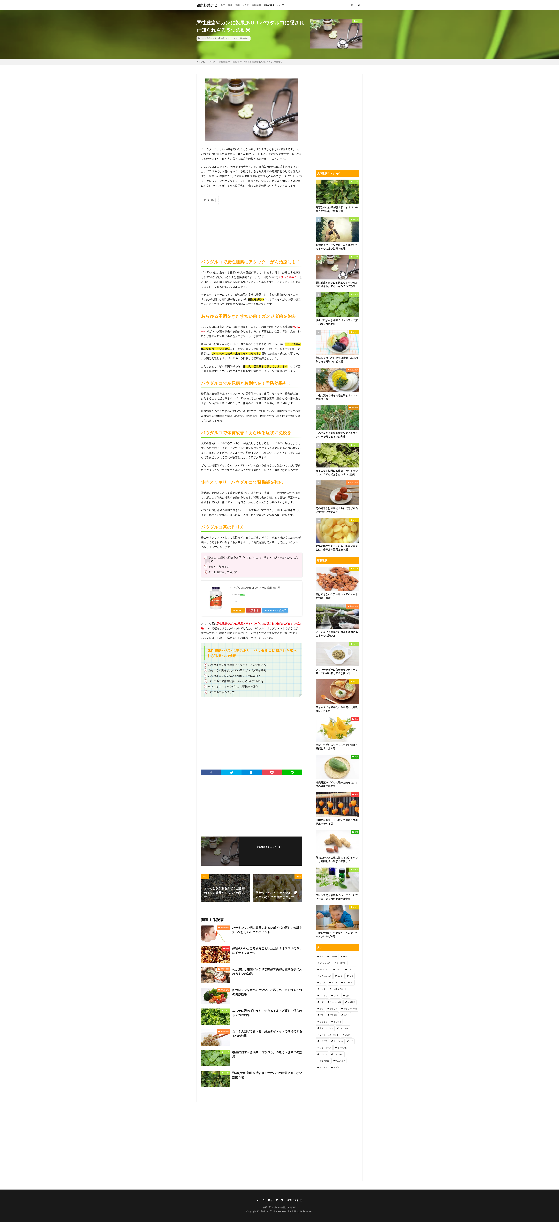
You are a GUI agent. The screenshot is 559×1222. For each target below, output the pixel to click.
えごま (334, 982)
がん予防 (333, 1015)
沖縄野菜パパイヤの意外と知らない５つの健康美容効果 (337, 784)
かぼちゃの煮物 (350, 1008)
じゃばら (323, 1054)
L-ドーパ (333, 956)
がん (321, 1015)
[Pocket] (272, 772)
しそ (351, 1041)
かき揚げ (351, 1002)
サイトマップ (275, 1200)
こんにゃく (344, 1028)
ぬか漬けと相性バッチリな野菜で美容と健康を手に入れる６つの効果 (267, 971)
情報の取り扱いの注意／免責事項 (280, 1207)
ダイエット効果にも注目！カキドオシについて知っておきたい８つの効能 (337, 472)
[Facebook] (211, 772)
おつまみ (323, 995)
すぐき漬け (324, 1061)
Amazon (237, 610)
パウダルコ (234, 38)
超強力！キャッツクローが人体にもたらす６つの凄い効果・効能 (337, 246)
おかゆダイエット (339, 989)
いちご (338, 969)
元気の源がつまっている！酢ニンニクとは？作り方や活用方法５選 (337, 547)
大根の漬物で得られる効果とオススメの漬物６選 (337, 397)
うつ (351, 976)
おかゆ (322, 989)
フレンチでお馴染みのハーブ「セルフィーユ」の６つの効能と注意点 (337, 897)
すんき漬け (340, 1061)
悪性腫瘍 (244, 38)
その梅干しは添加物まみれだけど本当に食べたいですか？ (337, 510)
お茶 (222, 38)
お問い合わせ (294, 1200)
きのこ (346, 1015)
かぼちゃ (333, 1008)
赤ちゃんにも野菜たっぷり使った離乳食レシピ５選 (337, 709)
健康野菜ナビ (207, 5)
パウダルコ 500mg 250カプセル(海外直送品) (255, 587)
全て (223, 5)
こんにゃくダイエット (329, 1035)
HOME (202, 62)
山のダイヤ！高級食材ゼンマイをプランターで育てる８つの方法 (337, 435)
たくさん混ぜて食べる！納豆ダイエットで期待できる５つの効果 (267, 1033)
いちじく (351, 969)
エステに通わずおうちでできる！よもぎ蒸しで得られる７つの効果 (267, 1013)
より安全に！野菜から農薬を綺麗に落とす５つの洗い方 (337, 634)
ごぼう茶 (323, 1041)
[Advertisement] (251, 229)
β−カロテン (324, 969)
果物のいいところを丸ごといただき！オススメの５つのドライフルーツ (267, 950)
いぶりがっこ (325, 976)
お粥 (347, 995)
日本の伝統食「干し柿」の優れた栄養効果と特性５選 (337, 822)
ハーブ (280, 5)
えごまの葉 (348, 982)
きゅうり (323, 1021)
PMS (345, 956)
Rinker (242, 594)
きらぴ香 (337, 1021)
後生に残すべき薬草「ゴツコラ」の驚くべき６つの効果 (267, 1054)
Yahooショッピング (275, 610)
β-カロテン (341, 963)
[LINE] (292, 772)
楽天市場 (253, 610)
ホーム (261, 1200)
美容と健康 (269, 5)
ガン (227, 38)
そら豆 (336, 1067)
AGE (321, 956)
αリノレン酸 (325, 963)
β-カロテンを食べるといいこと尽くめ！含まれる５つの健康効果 (267, 992)
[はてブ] (252, 772)
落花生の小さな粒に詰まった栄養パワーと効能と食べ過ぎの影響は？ (337, 859)
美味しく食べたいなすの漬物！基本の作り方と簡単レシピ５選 (337, 359)
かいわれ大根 (335, 1002)
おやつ (336, 995)
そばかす (323, 1067)
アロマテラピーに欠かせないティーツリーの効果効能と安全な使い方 (337, 671)
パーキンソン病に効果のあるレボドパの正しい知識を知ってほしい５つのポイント (267, 930)
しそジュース (325, 1048)
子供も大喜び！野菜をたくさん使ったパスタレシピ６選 (337, 934)
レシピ (246, 5)
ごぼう (348, 1035)
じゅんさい (338, 1054)
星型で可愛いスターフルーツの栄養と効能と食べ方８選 (337, 746)
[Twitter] (231, 772)
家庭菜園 (256, 5)
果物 (237, 5)
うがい (340, 976)
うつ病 (322, 982)
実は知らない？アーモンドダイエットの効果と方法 (337, 596)
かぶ (321, 1008)
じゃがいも (342, 1048)
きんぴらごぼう (326, 1028)
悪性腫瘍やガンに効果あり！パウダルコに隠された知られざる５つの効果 (250, 62)
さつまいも (338, 1041)
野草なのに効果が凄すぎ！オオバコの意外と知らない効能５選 (267, 1075)
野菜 (230, 5)
